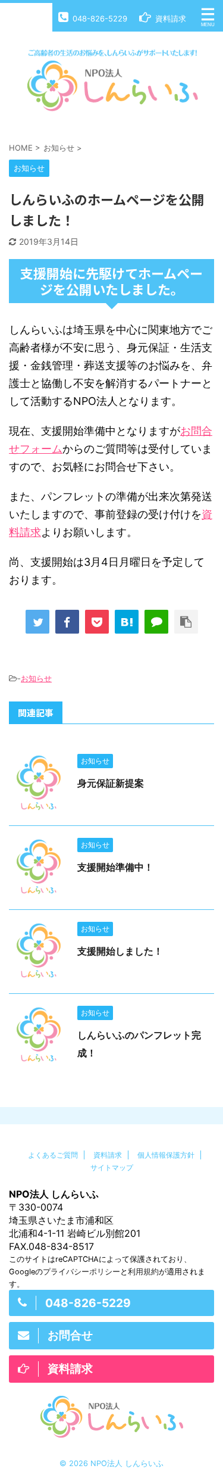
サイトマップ (111, 1167)
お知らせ (36, 678)
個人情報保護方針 (165, 1154)
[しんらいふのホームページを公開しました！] (127, 622)
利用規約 (143, 1271)
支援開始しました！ (120, 951)
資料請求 (107, 1154)
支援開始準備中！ (115, 867)
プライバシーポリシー (81, 1271)
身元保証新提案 (110, 783)
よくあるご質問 (53, 1154)
